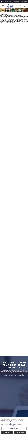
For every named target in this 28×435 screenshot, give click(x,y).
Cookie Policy (12, 425)
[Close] (26, 419)
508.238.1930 (10, 22)
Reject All (7, 432)
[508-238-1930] (24, 5)
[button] (3, 5)
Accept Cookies (20, 432)
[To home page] (11, 6)
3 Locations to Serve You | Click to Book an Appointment (14, 1)
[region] (14, 426)
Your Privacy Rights (14, 428)
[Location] (20, 5)
